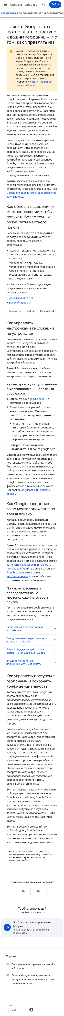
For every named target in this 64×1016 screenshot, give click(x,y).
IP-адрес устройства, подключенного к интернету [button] (23, 662)
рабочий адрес (18, 302)
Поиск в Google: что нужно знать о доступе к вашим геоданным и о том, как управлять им (33, 979)
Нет (39, 891)
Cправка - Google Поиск (24, 4)
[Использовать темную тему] (31, 1010)
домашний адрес (19, 298)
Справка (11, 956)
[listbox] (16, 1010)
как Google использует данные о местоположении (31, 572)
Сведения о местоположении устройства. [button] (24, 629)
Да (23, 891)
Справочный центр (11, 13)
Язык (11, 1005)
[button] (5, 4)
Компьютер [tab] (15, 311)
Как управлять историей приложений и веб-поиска (33, 966)
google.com (37, 399)
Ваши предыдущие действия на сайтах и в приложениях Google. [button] (26, 651)
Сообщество (30, 13)
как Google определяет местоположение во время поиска (32, 192)
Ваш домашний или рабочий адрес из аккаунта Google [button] (27, 640)
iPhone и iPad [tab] (47, 311)
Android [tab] (30, 311)
